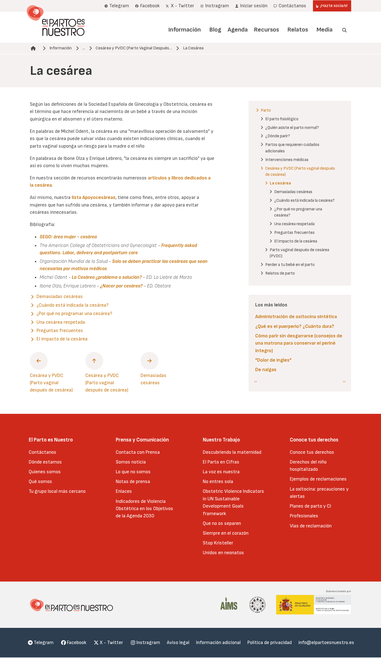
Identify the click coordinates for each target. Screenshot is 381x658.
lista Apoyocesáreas (93, 197)
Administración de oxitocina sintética (296, 317)
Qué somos (40, 481)
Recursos (266, 29)
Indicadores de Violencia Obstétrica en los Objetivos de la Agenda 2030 (144, 508)
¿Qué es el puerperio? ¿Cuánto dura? (294, 326)
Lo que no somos (133, 472)
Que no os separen (222, 523)
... (84, 48)
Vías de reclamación (311, 526)
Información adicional (218, 642)
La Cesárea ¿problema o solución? (107, 277)
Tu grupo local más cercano (57, 491)
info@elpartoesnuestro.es (326, 642)
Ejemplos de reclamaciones (318, 479)
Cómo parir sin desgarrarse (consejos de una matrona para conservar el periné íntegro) (298, 343)
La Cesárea (193, 48)
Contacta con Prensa (138, 452)
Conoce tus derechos (312, 452)
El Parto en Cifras (221, 462)
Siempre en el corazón (226, 533)
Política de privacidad (269, 642)
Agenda (238, 29)
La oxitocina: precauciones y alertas (319, 492)
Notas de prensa (133, 481)
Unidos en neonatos (223, 553)
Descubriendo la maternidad (232, 452)
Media (324, 29)
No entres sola (218, 481)
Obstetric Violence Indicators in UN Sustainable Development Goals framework (233, 502)
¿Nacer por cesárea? (121, 286)
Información (184, 29)
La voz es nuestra (221, 472)
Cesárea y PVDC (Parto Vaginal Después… (134, 48)
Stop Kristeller (218, 543)
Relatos (297, 29)
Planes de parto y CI (310, 506)
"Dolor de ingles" (273, 360)
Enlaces (124, 491)
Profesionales (304, 516)
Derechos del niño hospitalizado (308, 465)
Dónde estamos (45, 462)
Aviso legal (178, 642)
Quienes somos (45, 472)
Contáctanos (42, 452)
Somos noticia (131, 462)
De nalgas (265, 370)
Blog (215, 29)
